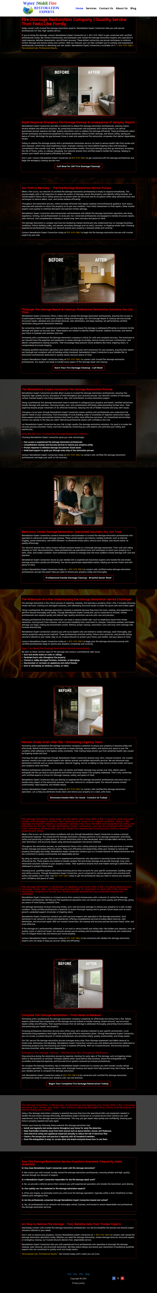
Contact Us (106, 9)
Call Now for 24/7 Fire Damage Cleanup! (78, 166)
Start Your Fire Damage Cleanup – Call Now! (78, 367)
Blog (133, 9)
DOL (81, 1274)
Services (91, 9)
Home (79, 9)
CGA (75, 1274)
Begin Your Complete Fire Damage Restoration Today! (78, 1083)
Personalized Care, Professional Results (39, 48)
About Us (122, 9)
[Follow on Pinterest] (122, 1278)
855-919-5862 (78, 158)
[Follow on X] (118, 1278)
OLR (69, 1274)
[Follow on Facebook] (114, 1278)
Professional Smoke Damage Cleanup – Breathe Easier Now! (78, 577)
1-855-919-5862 (125, 45)
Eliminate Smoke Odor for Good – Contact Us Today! (78, 797)
